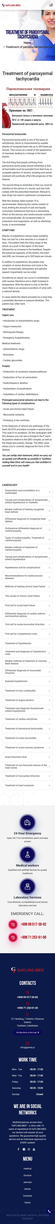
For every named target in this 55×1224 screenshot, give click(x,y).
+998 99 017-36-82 (33, 924)
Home (27, 42)
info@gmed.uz (27, 1047)
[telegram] (24, 1149)
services (28, 1182)
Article (27, 1189)
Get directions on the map (26, 1032)
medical (27, 1168)
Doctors (27, 1175)
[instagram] (29, 1149)
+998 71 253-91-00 (33, 937)
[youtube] (34, 1149)
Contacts (27, 1195)
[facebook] (19, 1149)
